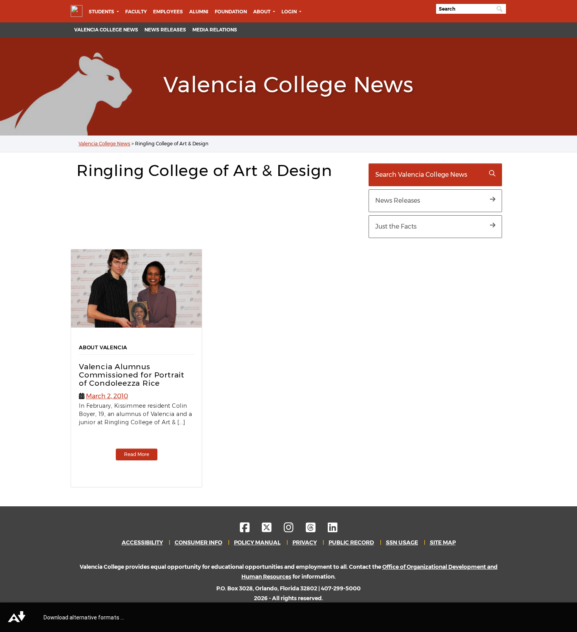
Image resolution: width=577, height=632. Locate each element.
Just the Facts (395, 226)
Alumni (198, 12)
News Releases (165, 30)
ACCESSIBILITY (142, 542)
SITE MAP (443, 542)
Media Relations (214, 30)
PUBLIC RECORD (351, 542)
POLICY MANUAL (257, 542)
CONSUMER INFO (198, 542)
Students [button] (102, 12)
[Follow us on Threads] (316, 529)
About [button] (262, 12)
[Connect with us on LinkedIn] (333, 529)
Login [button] (289, 12)
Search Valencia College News (421, 174)
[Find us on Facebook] (250, 529)
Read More (136, 454)
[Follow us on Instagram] (294, 529)
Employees (168, 12)
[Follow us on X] (272, 529)
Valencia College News (106, 30)
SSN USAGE (402, 542)
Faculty (136, 12)
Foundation (231, 12)
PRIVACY (304, 542)
